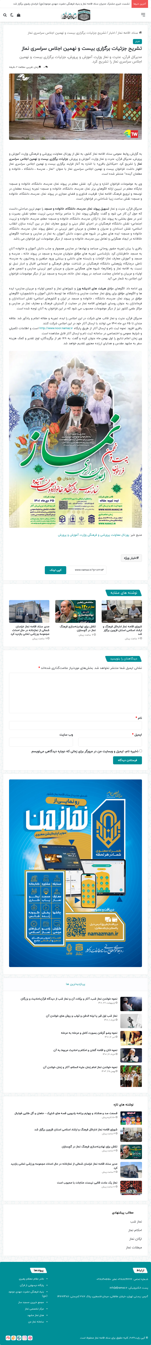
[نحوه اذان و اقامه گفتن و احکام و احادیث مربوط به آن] (131, 1055)
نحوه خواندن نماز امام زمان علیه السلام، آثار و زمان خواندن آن (80, 1067)
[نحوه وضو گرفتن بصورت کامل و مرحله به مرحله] (131, 1038)
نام (139, 718)
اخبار (112, 33)
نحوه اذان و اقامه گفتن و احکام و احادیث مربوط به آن (85, 1050)
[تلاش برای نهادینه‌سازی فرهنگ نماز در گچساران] (75, 611)
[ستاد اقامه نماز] (75, 15)
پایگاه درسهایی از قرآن (32, 1285)
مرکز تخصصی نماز (34, 1309)
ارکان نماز (135, 1239)
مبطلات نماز (134, 1247)
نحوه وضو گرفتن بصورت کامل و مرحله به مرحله (89, 1033)
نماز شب (136, 1222)
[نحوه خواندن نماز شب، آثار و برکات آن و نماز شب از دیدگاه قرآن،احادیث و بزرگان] (131, 1004)
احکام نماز (135, 1230)
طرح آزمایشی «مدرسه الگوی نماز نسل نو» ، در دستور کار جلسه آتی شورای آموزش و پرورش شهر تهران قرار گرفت (69, 4)
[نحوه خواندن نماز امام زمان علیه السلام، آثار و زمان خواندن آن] (131, 1076)
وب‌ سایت (66, 735)
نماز (97, 1338)
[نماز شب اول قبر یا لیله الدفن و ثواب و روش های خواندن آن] (131, 1021)
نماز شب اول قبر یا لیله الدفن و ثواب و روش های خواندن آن (81, 1016)
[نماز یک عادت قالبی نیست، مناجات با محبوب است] (131, 1188)
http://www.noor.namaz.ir (56, 328)
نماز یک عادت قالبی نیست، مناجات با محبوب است (87, 1183)
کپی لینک (55, 570)
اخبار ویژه (130, 558)
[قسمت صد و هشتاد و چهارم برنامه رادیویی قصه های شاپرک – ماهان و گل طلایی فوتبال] (131, 1118)
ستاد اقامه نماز (128, 33)
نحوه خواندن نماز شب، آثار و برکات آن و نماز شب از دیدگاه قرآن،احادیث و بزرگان (69, 999)
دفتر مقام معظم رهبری (31, 1279)
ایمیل (137, 735)
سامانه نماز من (36, 1322)
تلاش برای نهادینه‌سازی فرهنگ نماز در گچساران (78, 628)
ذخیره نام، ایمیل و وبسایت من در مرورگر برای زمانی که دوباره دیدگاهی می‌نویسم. (84, 751)
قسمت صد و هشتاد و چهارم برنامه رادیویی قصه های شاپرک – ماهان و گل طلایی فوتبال (66, 1113)
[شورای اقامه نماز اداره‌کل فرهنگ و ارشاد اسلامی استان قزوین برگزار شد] (122, 611)
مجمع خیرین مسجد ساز (31, 1302)
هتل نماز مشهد (36, 1315)
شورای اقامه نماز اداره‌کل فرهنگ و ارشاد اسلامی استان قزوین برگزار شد (122, 630)
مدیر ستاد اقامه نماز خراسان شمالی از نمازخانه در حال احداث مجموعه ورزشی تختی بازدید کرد (30, 630)
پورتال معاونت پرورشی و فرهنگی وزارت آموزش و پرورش (93, 535)
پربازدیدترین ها (75, 984)
